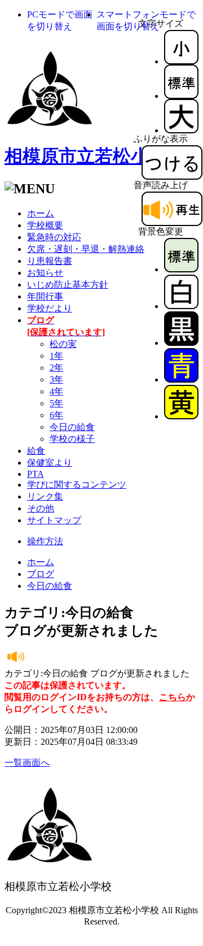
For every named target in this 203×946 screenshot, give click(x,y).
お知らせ (45, 272)
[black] (181, 343)
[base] (181, 269)
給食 (36, 450)
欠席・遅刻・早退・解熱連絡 (85, 249)
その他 (40, 508)
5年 (56, 403)
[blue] (181, 379)
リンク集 (45, 496)
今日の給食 (72, 427)
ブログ (40, 574)
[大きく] (181, 130)
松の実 (63, 344)
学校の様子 (72, 439)
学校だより (49, 308)
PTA (35, 474)
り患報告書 (49, 261)
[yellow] (181, 416)
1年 (56, 356)
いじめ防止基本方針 (67, 284)
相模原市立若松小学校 (95, 156)
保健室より (49, 462)
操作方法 (45, 541)
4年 (56, 391)
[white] (181, 306)
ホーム (40, 213)
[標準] (181, 96)
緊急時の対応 (54, 237)
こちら (172, 697)
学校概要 (45, 225)
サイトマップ (54, 520)
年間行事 (45, 296)
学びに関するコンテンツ (76, 484)
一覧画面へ (27, 762)
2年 (56, 367)
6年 (56, 415)
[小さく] (181, 61)
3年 (56, 379)
